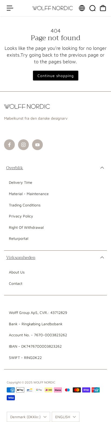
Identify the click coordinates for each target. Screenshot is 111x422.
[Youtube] (37, 144)
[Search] (92, 8)
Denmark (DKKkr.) (25, 416)
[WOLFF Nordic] (52, 8)
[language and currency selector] (82, 8)
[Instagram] (23, 144)
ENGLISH (62, 416)
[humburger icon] (10, 8)
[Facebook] (9, 144)
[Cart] (103, 8)
